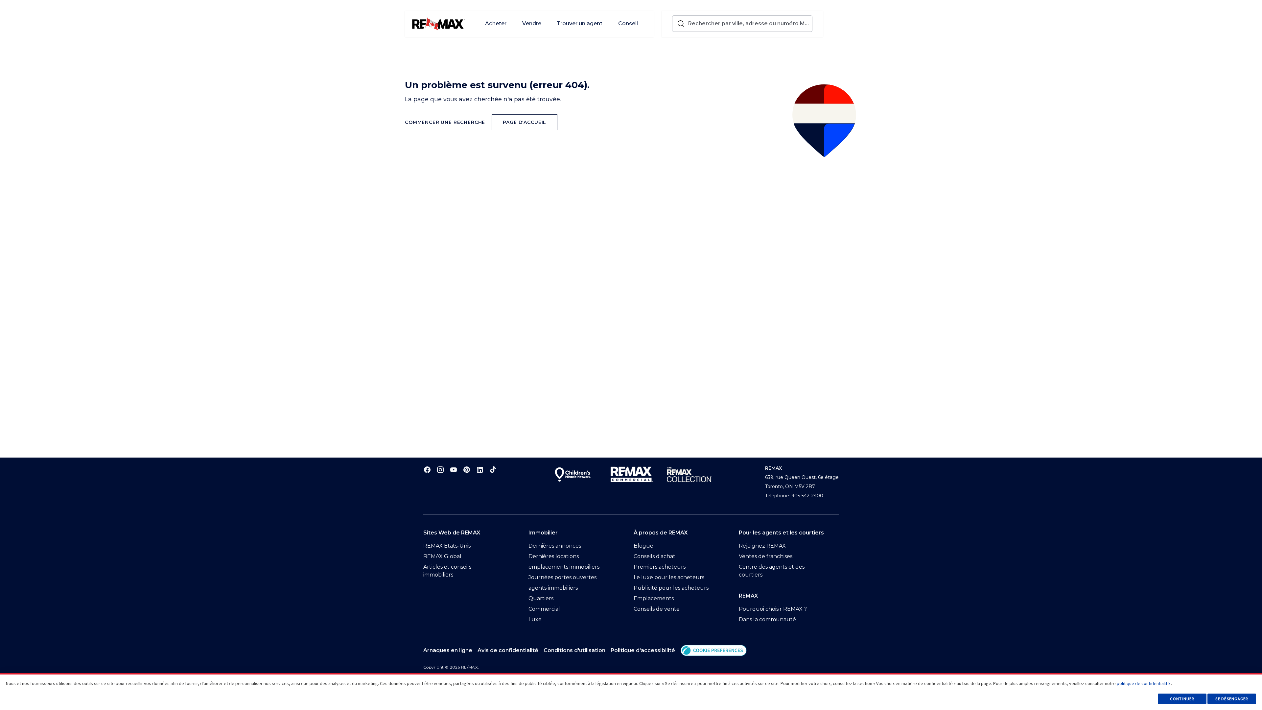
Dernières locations (553, 556)
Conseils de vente (657, 609)
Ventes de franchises (765, 556)
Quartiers (540, 598)
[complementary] (713, 650)
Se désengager (1231, 698)
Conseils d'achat (654, 556)
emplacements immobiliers (563, 567)
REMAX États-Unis (447, 546)
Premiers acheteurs (660, 567)
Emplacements (654, 598)
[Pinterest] (467, 469)
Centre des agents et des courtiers (772, 571)
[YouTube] (453, 469)
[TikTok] (493, 469)
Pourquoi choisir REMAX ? (773, 609)
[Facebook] (427, 469)
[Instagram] (440, 469)
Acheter (495, 23)
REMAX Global (442, 556)
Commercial (544, 609)
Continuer (1182, 698)
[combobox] (748, 23)
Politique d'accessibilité (643, 650)
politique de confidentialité (1143, 683)
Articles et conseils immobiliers (447, 571)
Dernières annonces (554, 546)
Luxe (535, 619)
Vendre (531, 23)
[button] (713, 650)
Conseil (628, 23)
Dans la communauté (767, 619)
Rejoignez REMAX (762, 546)
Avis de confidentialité (508, 650)
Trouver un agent (579, 23)
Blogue (643, 546)
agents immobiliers (553, 588)
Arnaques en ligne (447, 650)
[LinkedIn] (480, 469)
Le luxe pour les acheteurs (669, 577)
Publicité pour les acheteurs (671, 588)
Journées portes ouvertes (562, 577)
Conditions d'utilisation (574, 650)
